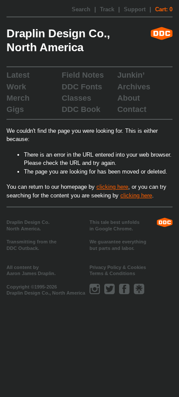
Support (135, 10)
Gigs (15, 109)
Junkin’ (131, 75)
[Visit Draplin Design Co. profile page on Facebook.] (124, 289)
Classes (76, 98)
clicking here (112, 187)
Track (107, 10)
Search (81, 10)
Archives (133, 86)
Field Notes (83, 75)
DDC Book (81, 109)
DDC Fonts (82, 86)
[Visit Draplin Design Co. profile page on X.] (109, 289)
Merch (18, 98)
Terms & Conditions (112, 273)
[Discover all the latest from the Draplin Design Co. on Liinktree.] (139, 289)
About (128, 98)
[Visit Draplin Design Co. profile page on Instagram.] (95, 289)
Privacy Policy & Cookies (118, 267)
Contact (131, 109)
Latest (18, 75)
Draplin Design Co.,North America (58, 40)
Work (16, 86)
